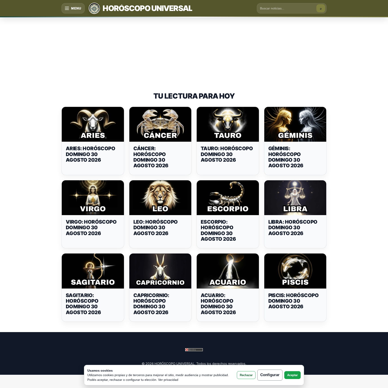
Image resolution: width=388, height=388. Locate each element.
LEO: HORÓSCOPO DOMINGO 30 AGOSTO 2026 (155, 227)
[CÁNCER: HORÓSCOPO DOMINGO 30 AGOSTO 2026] (160, 124)
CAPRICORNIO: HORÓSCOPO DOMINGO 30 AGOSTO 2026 (151, 303)
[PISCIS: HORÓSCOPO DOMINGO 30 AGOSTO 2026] (295, 271)
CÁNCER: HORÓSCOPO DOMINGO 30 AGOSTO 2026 (150, 157)
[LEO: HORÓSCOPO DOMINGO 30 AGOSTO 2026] (160, 197)
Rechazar (246, 375)
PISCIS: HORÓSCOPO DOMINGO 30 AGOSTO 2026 (293, 301)
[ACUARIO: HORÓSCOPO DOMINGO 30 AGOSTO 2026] (228, 271)
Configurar (270, 375)
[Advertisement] (194, 49)
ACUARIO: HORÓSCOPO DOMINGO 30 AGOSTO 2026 (218, 303)
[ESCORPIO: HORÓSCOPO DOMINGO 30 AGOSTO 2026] (228, 197)
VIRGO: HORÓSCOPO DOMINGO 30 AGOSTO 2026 (91, 227)
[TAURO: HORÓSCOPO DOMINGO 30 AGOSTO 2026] (228, 124)
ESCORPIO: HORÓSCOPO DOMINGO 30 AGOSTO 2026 (218, 230)
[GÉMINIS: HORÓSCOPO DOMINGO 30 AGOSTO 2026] (295, 124)
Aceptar (292, 375)
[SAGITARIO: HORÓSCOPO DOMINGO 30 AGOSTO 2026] (93, 271)
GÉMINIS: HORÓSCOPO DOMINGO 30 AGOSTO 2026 (285, 157)
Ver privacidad (168, 379)
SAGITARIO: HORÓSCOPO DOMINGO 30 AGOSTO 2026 (83, 303)
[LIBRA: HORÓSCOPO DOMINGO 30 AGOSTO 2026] (295, 197)
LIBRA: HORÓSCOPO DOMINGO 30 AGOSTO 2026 (292, 227)
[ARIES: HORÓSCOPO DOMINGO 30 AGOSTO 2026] (93, 124)
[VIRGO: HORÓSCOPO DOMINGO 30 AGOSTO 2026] (93, 197)
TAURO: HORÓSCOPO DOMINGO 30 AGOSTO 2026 (227, 154)
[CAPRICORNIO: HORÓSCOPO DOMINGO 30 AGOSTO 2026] (160, 271)
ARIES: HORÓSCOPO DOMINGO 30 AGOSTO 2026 (90, 154)
